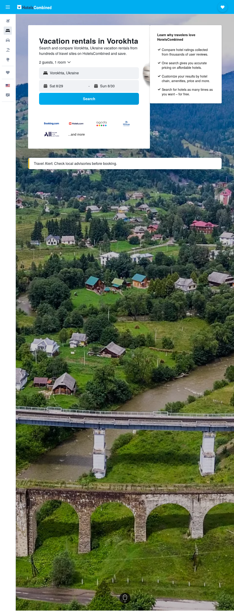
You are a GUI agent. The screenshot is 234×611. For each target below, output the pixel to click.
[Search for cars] (8, 40)
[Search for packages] (8, 49)
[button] (8, 7)
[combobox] (55, 62)
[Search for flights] (8, 21)
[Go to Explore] (8, 59)
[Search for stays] (8, 30)
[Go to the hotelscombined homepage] (34, 7)
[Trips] (8, 72)
